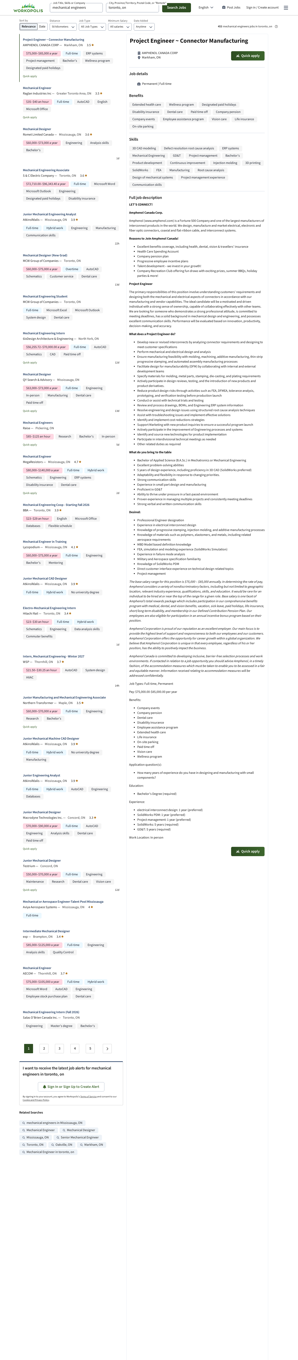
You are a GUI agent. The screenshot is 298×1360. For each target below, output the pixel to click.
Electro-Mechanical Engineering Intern (49, 608)
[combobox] (76, 7)
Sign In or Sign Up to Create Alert (73, 1086)
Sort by (23, 20)
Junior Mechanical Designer (42, 812)
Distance (55, 21)
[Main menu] (285, 7)
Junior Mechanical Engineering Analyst (49, 214)
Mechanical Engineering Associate (46, 170)
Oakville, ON (64, 1145)
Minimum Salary (118, 21)
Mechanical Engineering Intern (44, 333)
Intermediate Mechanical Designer (46, 931)
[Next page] (107, 1048)
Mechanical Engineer (37, 88)
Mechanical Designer (37, 129)
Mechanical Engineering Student (45, 296)
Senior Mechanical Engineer (80, 1137)
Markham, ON (93, 1145)
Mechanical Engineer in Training (44, 542)
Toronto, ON (35, 1145)
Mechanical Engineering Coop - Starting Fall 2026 (56, 505)
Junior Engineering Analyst (41, 775)
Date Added (141, 21)
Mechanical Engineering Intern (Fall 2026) (51, 1012)
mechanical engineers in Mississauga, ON (54, 1123)
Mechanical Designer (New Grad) (45, 255)
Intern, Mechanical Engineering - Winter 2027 (53, 656)
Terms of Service (88, 1096)
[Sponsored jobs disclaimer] (276, 26)
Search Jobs (176, 7)
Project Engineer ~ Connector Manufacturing (53, 40)
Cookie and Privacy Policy (36, 1100)
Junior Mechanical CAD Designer (45, 579)
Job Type (84, 21)
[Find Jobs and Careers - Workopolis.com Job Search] (28, 7)
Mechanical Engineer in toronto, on (50, 1152)
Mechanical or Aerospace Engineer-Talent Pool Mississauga (63, 902)
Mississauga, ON (38, 1137)
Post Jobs (233, 7)
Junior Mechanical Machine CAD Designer (51, 739)
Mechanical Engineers (38, 423)
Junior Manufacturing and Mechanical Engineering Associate (64, 698)
